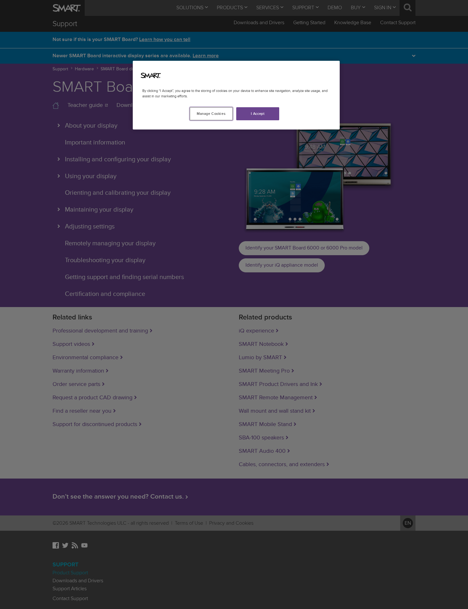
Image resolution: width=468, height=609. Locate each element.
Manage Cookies (211, 114)
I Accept (258, 114)
